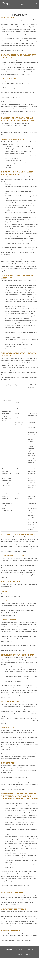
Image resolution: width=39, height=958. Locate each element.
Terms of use (31, 950)
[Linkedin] (37, 4)
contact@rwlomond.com (17, 88)
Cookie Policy (16, 613)
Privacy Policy (8, 950)
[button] (21, 4)
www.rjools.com (5, 20)
